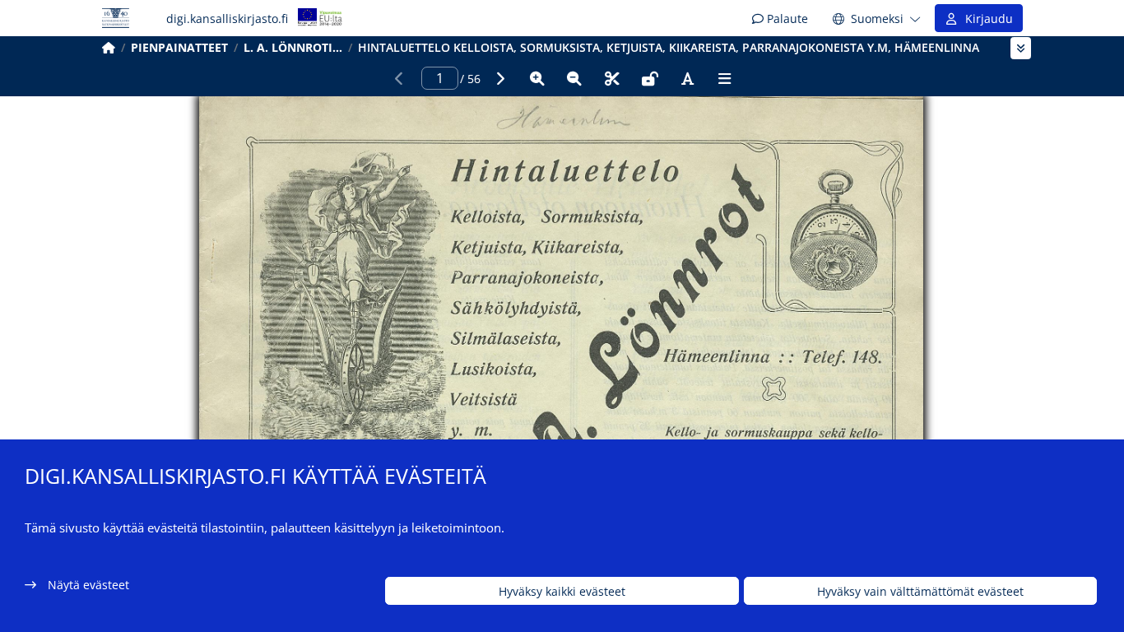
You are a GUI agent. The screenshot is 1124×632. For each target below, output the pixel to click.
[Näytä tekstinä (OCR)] (687, 78)
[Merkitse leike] (612, 78)
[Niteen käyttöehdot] (650, 78)
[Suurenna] (537, 78)
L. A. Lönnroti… (293, 47)
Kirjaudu (986, 18)
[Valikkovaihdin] (1020, 48)
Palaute (786, 18)
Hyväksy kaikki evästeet (562, 591)
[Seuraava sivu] (499, 78)
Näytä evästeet (88, 584)
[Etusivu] (108, 47)
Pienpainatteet (179, 47)
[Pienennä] (574, 78)
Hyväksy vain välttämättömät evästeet (920, 591)
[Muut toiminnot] (724, 78)
